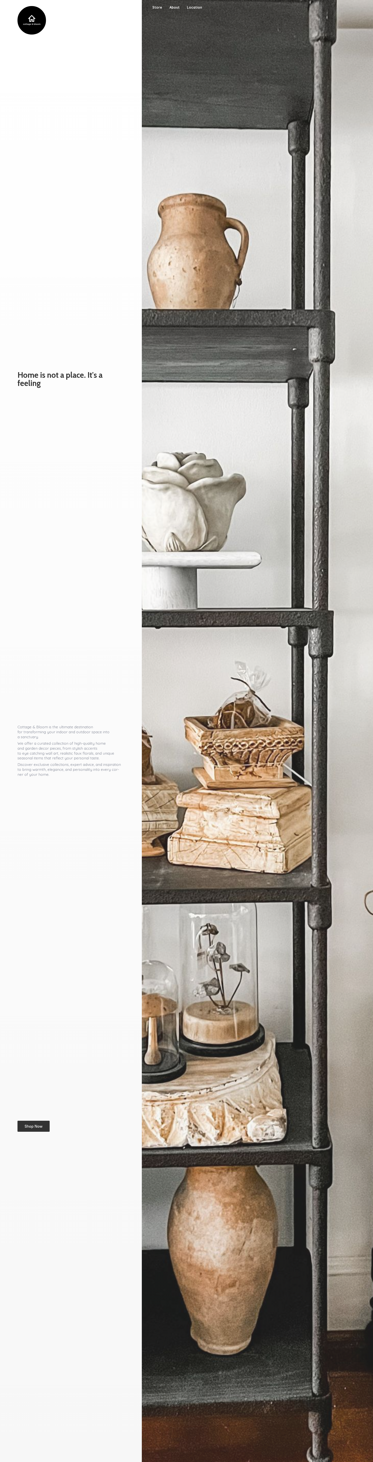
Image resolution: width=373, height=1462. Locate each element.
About (174, 7)
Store (157, 7)
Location (194, 7)
